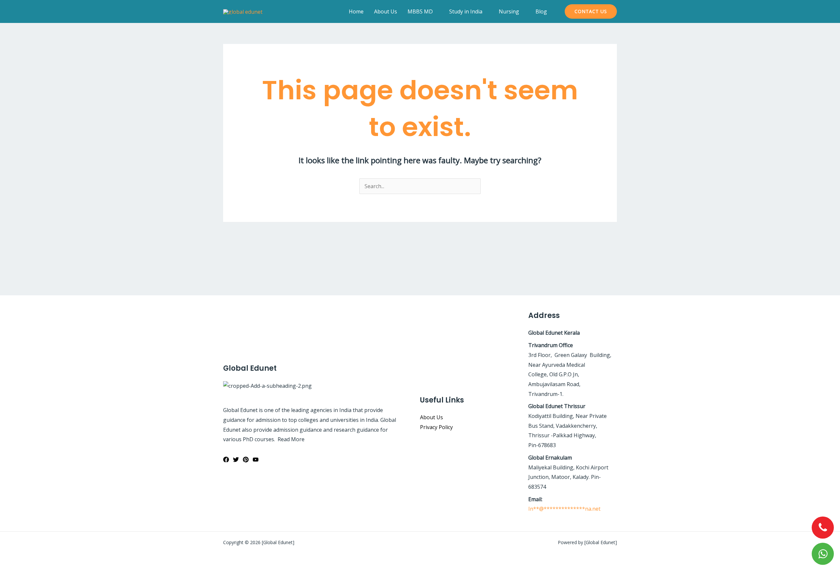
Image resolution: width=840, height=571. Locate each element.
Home (356, 11)
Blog (541, 11)
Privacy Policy (436, 427)
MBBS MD (420, 11)
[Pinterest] (246, 460)
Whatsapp (823, 554)
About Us (385, 11)
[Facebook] (226, 460)
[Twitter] (236, 460)
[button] (591, 11)
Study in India (465, 11)
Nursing (509, 11)
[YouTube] (256, 460)
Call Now (823, 528)
